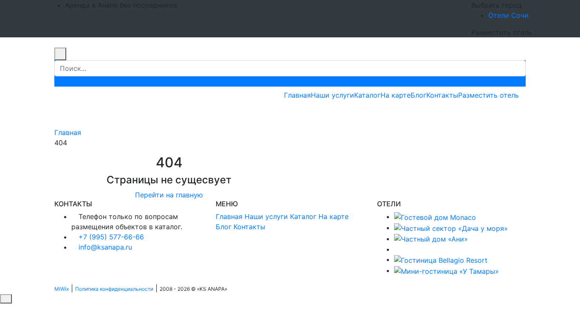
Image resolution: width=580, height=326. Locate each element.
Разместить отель (488, 95)
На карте (395, 95)
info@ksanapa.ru (105, 247)
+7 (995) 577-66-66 (111, 237)
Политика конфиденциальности (114, 289)
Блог (418, 95)
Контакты (442, 95)
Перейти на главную (169, 195)
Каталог (367, 95)
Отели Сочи (508, 15)
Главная (297, 95)
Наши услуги (332, 95)
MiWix (61, 289)
